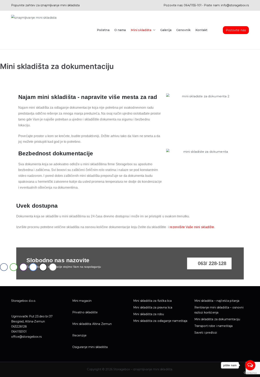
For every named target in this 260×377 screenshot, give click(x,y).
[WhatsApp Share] (13, 267)
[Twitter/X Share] (43, 267)
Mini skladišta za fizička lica (152, 301)
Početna (103, 30)
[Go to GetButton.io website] (250, 373)
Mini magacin (82, 301)
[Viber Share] (23, 267)
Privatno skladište (85, 312)
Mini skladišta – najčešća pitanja (216, 301)
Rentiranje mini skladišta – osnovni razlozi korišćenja (219, 310)
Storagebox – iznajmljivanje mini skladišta (142, 369)
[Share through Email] (53, 267)
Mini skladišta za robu (148, 314)
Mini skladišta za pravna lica (152, 307)
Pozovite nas (236, 30)
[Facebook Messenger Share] (33, 267)
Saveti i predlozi (205, 332)
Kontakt (201, 30)
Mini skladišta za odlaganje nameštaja (160, 321)
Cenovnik (183, 30)
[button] (153, 30)
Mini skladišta (141, 30)
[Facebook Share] (4, 267)
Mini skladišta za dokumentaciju (217, 319)
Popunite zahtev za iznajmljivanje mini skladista (45, 5)
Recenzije (79, 335)
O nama (120, 30)
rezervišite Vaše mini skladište (192, 227)
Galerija (165, 30)
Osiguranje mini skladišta (90, 347)
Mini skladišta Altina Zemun (92, 324)
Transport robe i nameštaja (213, 326)
